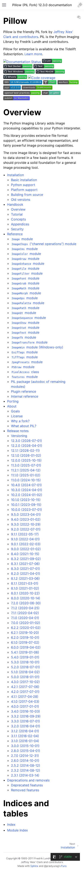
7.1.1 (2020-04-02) (25, 613)
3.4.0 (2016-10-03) (25, 711)
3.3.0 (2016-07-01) (25, 721)
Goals (15, 411)
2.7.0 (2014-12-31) (25, 756)
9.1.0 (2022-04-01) (25, 539)
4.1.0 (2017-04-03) (25, 701)
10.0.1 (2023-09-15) (26, 505)
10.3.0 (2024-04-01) (26, 490)
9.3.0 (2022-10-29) (26, 524)
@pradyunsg (51, 866)
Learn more (33, 54)
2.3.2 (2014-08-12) (25, 770)
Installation (15, 175)
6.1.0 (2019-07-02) (25, 642)
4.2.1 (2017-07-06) (25, 687)
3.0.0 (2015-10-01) (25, 746)
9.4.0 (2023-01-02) (26, 519)
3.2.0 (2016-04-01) (25, 726)
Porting (13, 401)
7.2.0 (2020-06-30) (26, 603)
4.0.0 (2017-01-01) (25, 706)
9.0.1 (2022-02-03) (26, 544)
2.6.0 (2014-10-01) (25, 760)
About (12, 406)
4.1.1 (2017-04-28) (24, 696)
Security (17, 229)
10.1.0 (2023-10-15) (26, 500)
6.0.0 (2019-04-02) (26, 647)
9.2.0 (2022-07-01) (26, 529)
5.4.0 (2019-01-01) (25, 657)
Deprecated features (27, 785)
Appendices (20, 224)
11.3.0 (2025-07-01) (26, 465)
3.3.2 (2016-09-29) (26, 716)
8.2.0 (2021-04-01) (25, 573)
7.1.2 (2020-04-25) (25, 608)
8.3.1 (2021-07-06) (25, 564)
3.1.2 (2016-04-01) (25, 731)
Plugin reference (23, 391)
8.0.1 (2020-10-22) (25, 593)
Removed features (25, 790)
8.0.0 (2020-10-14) (25, 598)
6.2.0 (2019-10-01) (25, 637)
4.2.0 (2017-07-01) (25, 692)
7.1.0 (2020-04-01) (25, 618)
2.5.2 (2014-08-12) (25, 765)
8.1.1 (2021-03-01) (24, 583)
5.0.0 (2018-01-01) (25, 677)
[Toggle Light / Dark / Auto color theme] (79, 4)
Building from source (27, 195)
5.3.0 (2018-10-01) (25, 662)
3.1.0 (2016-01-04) (25, 741)
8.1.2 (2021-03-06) (25, 578)
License (17, 416)
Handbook (15, 204)
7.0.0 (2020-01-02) (25, 623)
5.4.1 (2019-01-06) (25, 652)
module (22, 239)
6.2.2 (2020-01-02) (26, 628)
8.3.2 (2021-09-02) (26, 559)
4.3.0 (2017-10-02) (25, 682)
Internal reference (24, 396)
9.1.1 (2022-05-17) (25, 534)
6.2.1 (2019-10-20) (25, 632)
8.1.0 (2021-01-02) (25, 588)
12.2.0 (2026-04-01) (26, 445)
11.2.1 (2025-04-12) (26, 470)
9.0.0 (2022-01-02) (26, 549)
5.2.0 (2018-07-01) (25, 667)
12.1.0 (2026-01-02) (26, 455)
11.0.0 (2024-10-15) (26, 480)
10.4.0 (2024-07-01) (26, 485)
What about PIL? (23, 426)
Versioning (19, 436)
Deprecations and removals (28, 780)
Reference (15, 234)
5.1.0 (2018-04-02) (25, 672)
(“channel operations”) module (44, 244)
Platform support (24, 190)
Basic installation (24, 180)
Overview (18, 209)
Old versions (20, 199)
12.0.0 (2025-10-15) (26, 460)
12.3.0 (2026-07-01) (26, 441)
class (25, 372)
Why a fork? (20, 421)
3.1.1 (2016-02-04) (25, 736)
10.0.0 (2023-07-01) (26, 509)
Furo (63, 866)
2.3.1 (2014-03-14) (25, 775)
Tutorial (17, 214)
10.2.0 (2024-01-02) (26, 495)
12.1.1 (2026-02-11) (25, 450)
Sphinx (34, 866)
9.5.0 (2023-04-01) (26, 514)
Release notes (18, 431)
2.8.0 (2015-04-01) (25, 751)
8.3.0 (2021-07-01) (25, 569)
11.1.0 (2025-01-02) (25, 475)
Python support (23, 185)
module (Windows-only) (37, 347)
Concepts (18, 219)
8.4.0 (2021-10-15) (25, 554)
